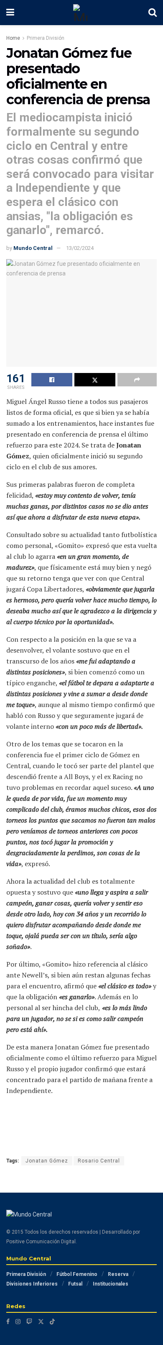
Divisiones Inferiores (32, 1284)
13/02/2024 (80, 248)
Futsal (75, 1284)
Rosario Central (99, 1161)
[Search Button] (152, 12)
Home (13, 38)
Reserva (118, 1274)
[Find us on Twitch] (29, 1321)
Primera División (45, 38)
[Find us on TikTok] (52, 1321)
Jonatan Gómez (46, 1161)
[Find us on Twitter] (41, 1321)
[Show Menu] (10, 12)
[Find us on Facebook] (8, 1321)
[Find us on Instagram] (17, 1321)
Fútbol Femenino (76, 1274)
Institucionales (110, 1284)
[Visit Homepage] (81, 12)
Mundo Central (33, 248)
